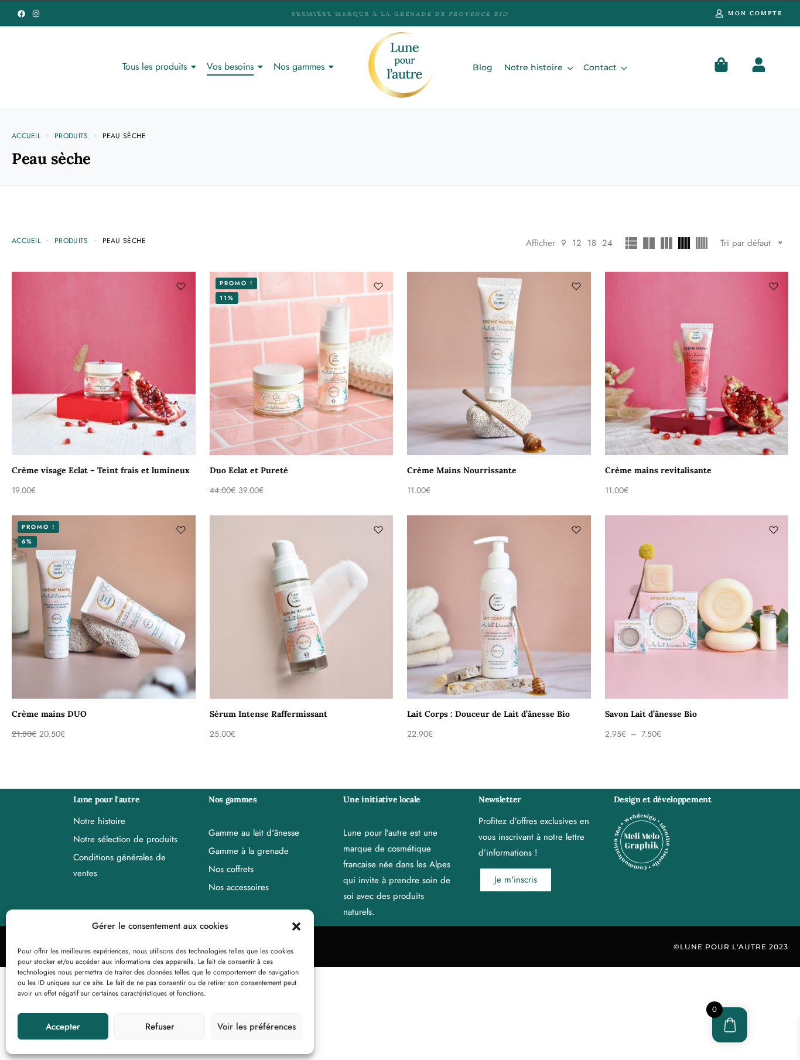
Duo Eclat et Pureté (249, 470)
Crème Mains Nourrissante (462, 470)
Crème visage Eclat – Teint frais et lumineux (101, 470)
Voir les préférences (256, 1026)
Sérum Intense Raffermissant (268, 714)
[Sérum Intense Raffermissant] (302, 607)
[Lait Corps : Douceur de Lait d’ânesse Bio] (499, 607)
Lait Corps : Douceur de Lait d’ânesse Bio (488, 714)
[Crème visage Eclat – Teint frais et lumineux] (104, 364)
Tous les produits (154, 66)
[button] (296, 926)
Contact (600, 67)
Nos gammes (298, 66)
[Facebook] (21, 14)
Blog (483, 67)
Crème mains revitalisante (658, 470)
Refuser (160, 1026)
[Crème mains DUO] (104, 607)
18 (591, 243)
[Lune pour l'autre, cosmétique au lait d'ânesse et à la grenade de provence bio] (400, 65)
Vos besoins (230, 66)
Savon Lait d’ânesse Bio (651, 714)
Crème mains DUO (49, 714)
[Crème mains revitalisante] (697, 364)
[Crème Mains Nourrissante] (499, 364)
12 (577, 243)
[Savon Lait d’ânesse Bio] (697, 607)
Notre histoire (533, 67)
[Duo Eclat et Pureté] (302, 364)
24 (607, 243)
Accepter (63, 1026)
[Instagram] (36, 14)
